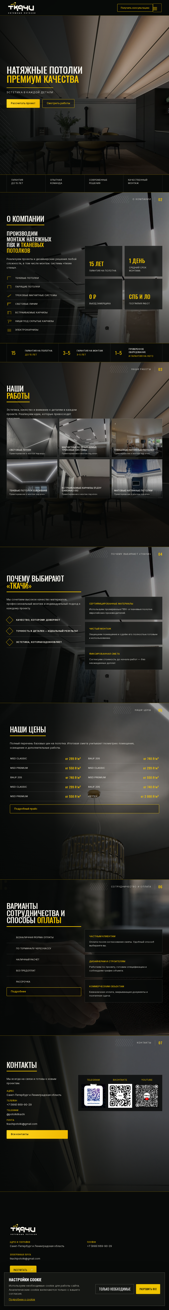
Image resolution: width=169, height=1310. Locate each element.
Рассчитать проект (23, 103)
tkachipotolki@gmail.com (22, 1122)
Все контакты (19, 1134)
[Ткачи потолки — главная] (24, 7)
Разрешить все (148, 1289)
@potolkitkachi (16, 1112)
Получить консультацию (135, 7)
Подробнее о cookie (22, 1299)
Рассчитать (20, 1270)
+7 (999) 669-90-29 (19, 1102)
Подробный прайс (25, 808)
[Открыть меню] (157, 7)
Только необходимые (114, 1289)
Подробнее (18, 991)
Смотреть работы (58, 103)
